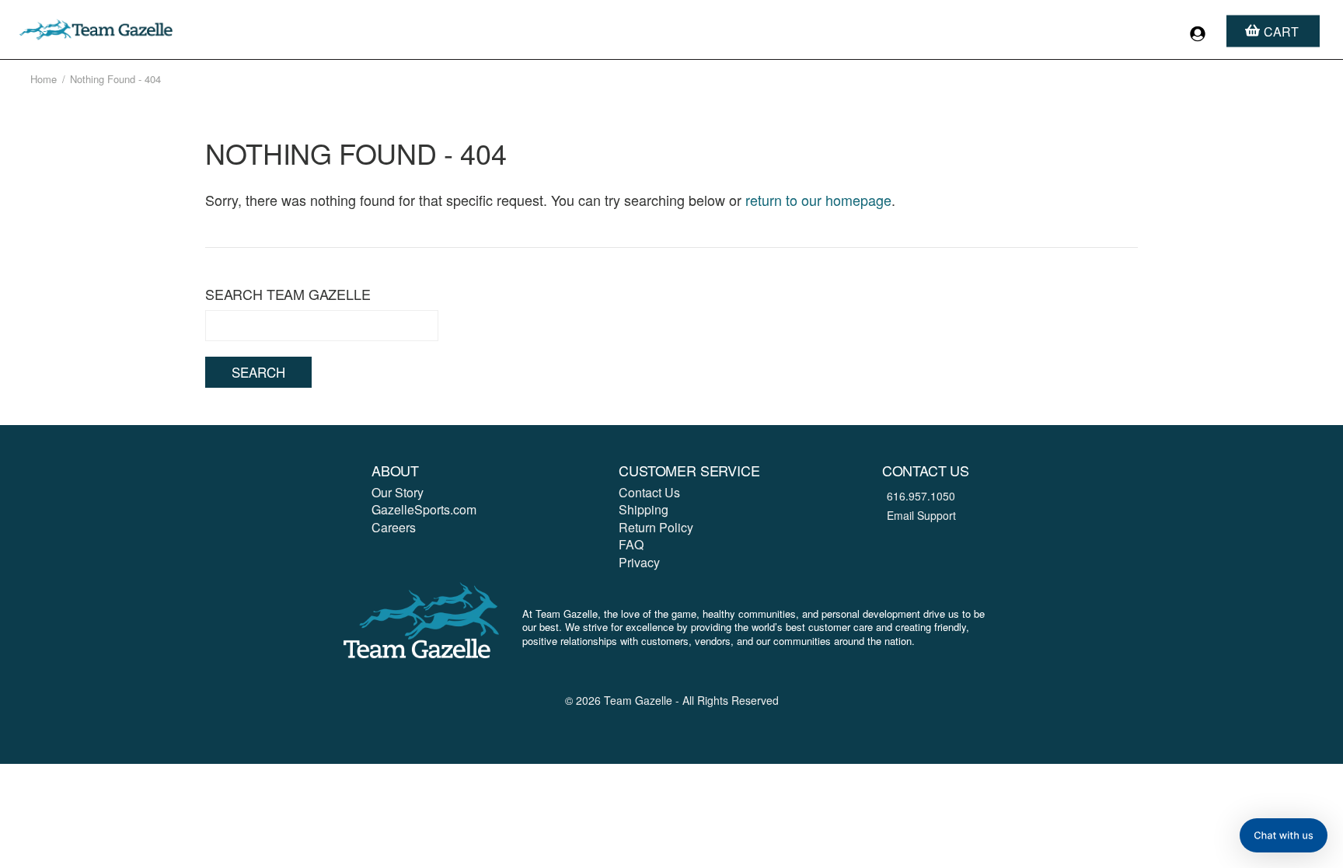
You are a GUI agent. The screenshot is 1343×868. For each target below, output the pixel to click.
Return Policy (656, 527)
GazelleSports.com (424, 509)
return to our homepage (818, 200)
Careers (394, 527)
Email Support (921, 515)
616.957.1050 (921, 496)
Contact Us (649, 492)
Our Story (398, 492)
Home (43, 78)
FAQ (631, 544)
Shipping (643, 509)
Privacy (639, 562)
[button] (1283, 835)
